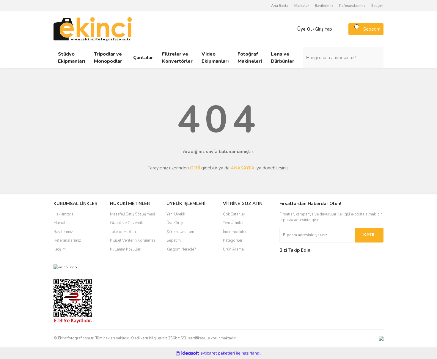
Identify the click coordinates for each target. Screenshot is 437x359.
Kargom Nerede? (181, 249)
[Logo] (93, 28)
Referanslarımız (352, 5)
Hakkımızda (63, 214)
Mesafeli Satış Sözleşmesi (132, 214)
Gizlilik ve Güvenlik (126, 223)
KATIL (369, 235)
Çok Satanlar (234, 214)
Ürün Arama (233, 249)
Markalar (301, 5)
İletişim (377, 5)
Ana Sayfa (279, 5)
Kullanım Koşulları (126, 249)
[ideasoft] (187, 353)
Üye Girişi (174, 223)
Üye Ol (304, 29)
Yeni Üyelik (175, 214)
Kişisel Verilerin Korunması (133, 240)
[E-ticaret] (217, 353)
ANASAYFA (242, 168)
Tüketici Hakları (123, 231)
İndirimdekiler (235, 231)
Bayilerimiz (324, 5)
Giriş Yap (323, 29)
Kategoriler (233, 240)
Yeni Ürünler (233, 223)
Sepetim (173, 240)
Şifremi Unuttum (180, 231)
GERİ (195, 168)
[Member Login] (291, 29)
